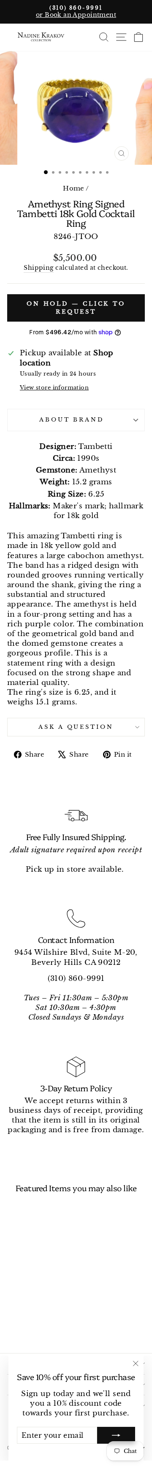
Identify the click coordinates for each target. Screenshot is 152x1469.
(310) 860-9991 (76, 978)
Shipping (38, 267)
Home (73, 188)
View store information (54, 387)
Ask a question (76, 726)
